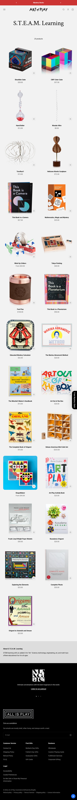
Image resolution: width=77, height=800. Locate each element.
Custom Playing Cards (56, 752)
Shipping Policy (8, 752)
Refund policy (7, 792)
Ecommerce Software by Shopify (26, 790)
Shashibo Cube (20, 80)
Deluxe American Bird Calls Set (57, 447)
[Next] (60, 2)
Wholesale (52, 748)
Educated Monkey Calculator (20, 355)
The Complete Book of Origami (20, 447)
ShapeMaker (20, 493)
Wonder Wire (56, 125)
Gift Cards (29, 759)
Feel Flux (20, 309)
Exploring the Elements (20, 585)
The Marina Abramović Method (57, 355)
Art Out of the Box (56, 401)
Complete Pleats (57, 585)
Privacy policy (18, 792)
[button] (74, 400)
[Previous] (16, 2)
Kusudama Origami (57, 539)
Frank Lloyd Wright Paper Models (20, 539)
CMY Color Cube (57, 80)
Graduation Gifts (31, 756)
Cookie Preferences (10, 775)
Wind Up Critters (20, 263)
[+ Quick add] (34, 73)
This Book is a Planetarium (56, 309)
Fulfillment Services (55, 756)
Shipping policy (41, 792)
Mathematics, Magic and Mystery (57, 217)
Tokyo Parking (57, 263)
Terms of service (29, 792)
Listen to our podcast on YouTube (38, 3)
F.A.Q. (5, 759)
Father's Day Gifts (32, 752)
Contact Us (7, 748)
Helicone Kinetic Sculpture (56, 171)
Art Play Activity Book (57, 493)
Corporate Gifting (54, 759)
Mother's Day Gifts (32, 748)
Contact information (54, 792)
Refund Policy (8, 756)
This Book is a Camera (20, 217)
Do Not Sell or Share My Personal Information (15, 780)
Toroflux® (20, 171)
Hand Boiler (20, 125)
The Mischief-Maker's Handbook (20, 401)
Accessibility (7, 771)
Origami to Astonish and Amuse (20, 631)
